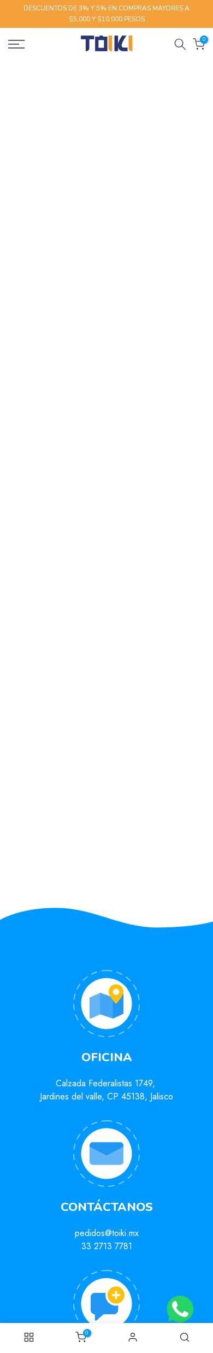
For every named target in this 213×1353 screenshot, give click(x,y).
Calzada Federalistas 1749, (107, 1083)
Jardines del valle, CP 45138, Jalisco (106, 1096)
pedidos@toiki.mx (107, 1233)
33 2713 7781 (106, 1246)
